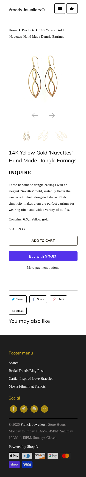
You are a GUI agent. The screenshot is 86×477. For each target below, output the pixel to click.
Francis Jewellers (33, 424)
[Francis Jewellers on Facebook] (13, 409)
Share (40, 299)
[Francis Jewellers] (27, 9)
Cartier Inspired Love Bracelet (31, 378)
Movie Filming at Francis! (27, 386)
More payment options (43, 267)
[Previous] (34, 115)
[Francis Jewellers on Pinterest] (24, 409)
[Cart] (71, 8)
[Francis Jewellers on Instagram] (34, 409)
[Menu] (59, 8)
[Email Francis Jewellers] (44, 409)
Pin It (61, 299)
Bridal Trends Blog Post (26, 371)
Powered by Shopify (24, 446)
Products (28, 30)
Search (14, 363)
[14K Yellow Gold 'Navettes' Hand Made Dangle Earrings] (43, 75)
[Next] (52, 115)
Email (20, 310)
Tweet (20, 299)
